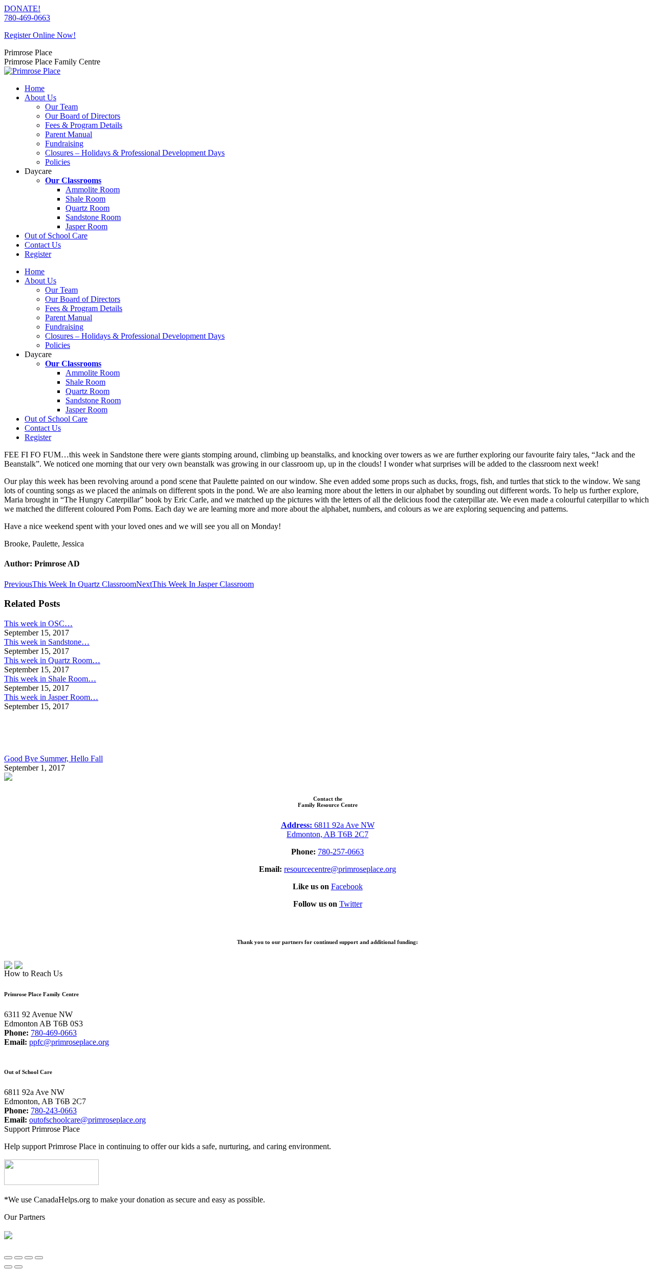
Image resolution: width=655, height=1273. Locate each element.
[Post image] (32, 749)
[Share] (18, 1257)
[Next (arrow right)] (18, 1266)
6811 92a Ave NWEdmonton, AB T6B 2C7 (331, 830)
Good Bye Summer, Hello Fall (53, 758)
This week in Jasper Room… (51, 697)
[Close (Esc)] (8, 1257)
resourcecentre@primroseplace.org (340, 869)
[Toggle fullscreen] (29, 1257)
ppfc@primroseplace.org (69, 1042)
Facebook (347, 886)
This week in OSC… (38, 623)
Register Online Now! (40, 35)
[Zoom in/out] (39, 1257)
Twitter (350, 903)
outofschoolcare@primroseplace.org (87, 1119)
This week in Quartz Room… (52, 660)
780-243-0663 (54, 1110)
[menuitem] (35, 88)
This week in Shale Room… (50, 678)
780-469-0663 (27, 17)
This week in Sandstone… (47, 642)
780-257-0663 (341, 851)
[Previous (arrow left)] (8, 1266)
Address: (297, 825)
